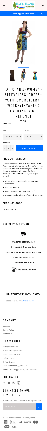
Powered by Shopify (28, 418)
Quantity (6, 142)
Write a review (28, 301)
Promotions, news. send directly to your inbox (22, 400)
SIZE (4, 131)
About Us (6, 326)
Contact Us (7, 334)
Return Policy (8, 330)
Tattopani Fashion (14, 418)
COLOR (26, 131)
